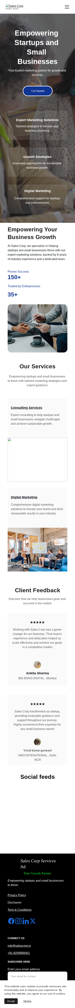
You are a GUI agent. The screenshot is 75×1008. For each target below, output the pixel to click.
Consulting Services (26, 408)
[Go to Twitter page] (33, 921)
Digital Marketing (24, 497)
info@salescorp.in (19, 945)
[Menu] (67, 7)
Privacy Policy (17, 895)
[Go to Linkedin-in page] (26, 921)
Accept (11, 1001)
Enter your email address (24, 969)
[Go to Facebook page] (11, 921)
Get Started (37, 90)
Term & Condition (19, 909)
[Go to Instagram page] (18, 921)
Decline (27, 1001)
